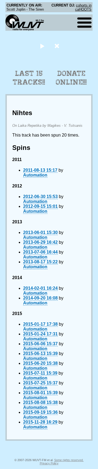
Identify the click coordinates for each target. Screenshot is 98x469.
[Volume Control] (57, 46)
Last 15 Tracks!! (29, 78)
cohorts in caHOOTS (83, 7)
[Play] (42, 46)
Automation (35, 175)
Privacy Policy (49, 463)
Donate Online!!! (71, 78)
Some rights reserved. (69, 460)
